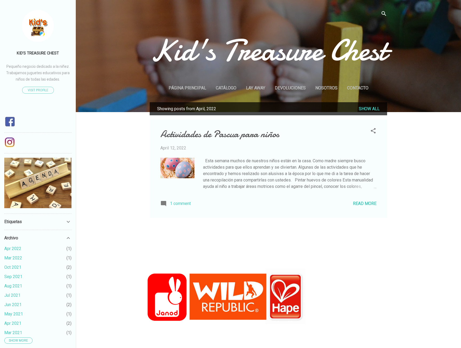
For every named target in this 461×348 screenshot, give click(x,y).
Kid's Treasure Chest (268, 50)
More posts (268, 229)
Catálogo (226, 87)
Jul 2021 (12, 295)
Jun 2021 (13, 304)
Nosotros (326, 87)
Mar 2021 (13, 332)
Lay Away (255, 87)
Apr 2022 (12, 248)
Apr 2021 (12, 323)
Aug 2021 (13, 285)
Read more (364, 203)
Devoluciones (290, 87)
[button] (373, 132)
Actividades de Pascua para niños (219, 134)
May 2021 (13, 314)
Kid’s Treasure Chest (38, 53)
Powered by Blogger (271, 334)
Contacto (357, 87)
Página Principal (187, 87)
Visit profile (38, 90)
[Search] (384, 14)
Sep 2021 (13, 276)
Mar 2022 (13, 257)
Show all (369, 108)
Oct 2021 (12, 267)
